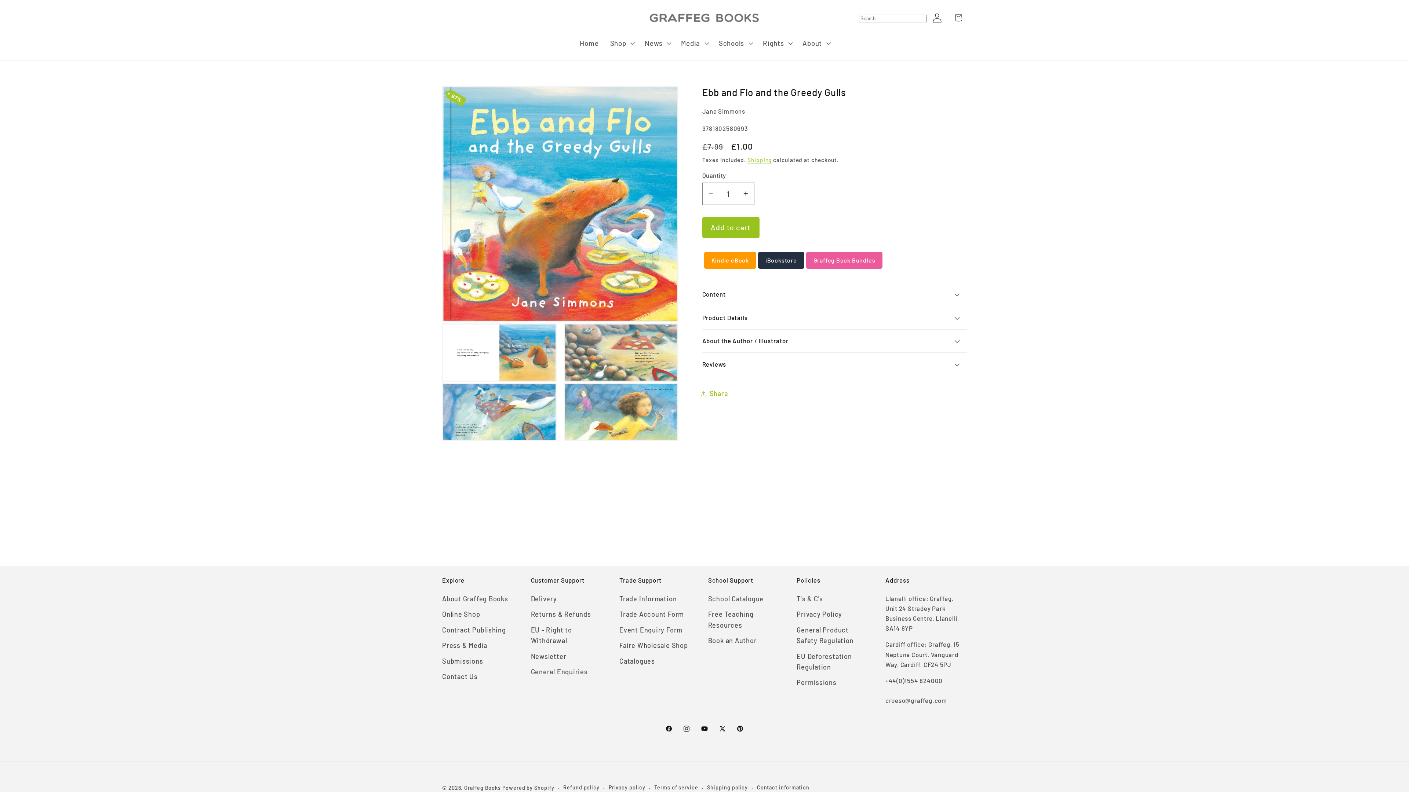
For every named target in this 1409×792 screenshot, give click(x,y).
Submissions (462, 661)
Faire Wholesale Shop (653, 645)
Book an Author (732, 641)
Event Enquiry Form (650, 630)
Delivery (544, 599)
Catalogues (637, 661)
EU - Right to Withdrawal (551, 635)
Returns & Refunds (561, 614)
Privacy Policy (819, 614)
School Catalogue (736, 599)
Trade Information (648, 599)
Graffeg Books (482, 788)
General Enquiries (559, 672)
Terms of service (676, 787)
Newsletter (549, 656)
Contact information (783, 787)
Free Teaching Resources (731, 619)
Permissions (817, 682)
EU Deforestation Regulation (824, 661)
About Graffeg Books (475, 599)
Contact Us (460, 676)
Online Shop (461, 614)
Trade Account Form (651, 614)
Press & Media (464, 645)
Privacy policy (627, 787)
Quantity (714, 175)
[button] (621, 43)
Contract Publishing (474, 630)
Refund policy (581, 787)
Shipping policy (727, 787)
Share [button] (719, 393)
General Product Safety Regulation (825, 635)
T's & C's (810, 599)
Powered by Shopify (528, 788)
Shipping (759, 159)
